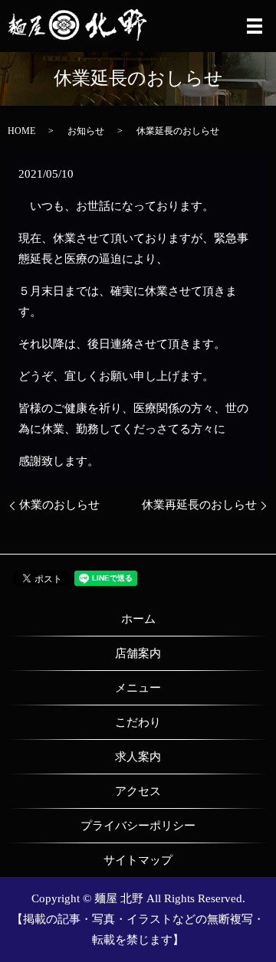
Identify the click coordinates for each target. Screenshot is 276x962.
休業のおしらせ (59, 505)
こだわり (138, 722)
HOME (21, 131)
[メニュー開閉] (254, 26)
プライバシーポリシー (138, 826)
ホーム (138, 619)
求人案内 (138, 757)
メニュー (138, 688)
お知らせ (85, 131)
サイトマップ (138, 860)
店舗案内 (138, 653)
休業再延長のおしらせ (199, 505)
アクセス (138, 791)
